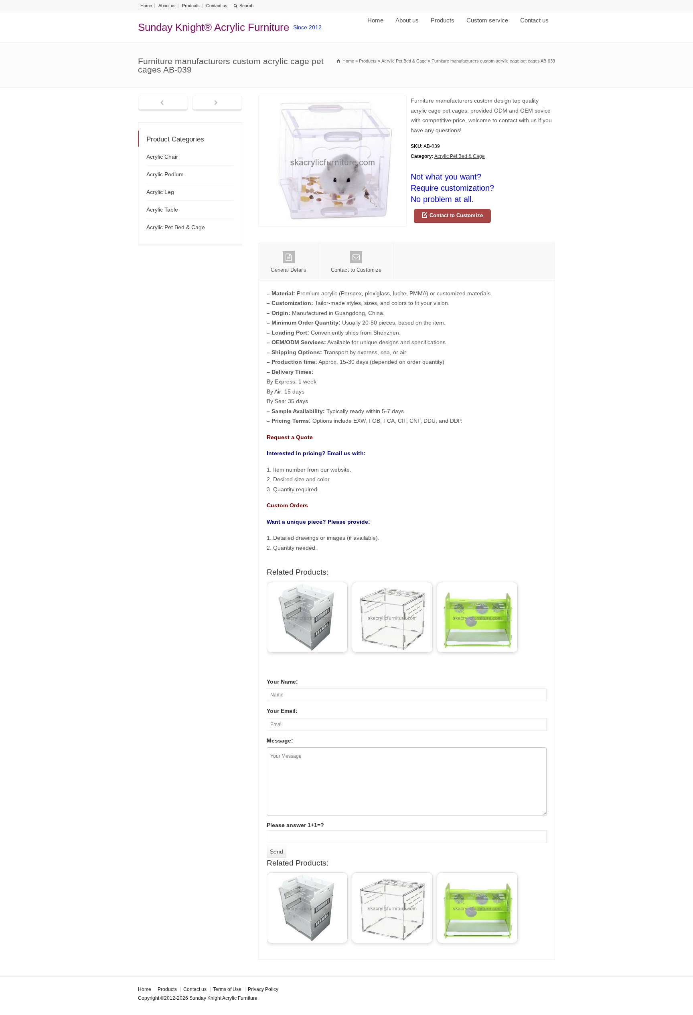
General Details (288, 270)
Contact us (216, 5)
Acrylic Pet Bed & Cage (459, 156)
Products (191, 5)
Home (146, 5)
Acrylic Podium (165, 174)
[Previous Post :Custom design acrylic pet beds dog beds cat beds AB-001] (163, 103)
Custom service (487, 20)
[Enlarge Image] (332, 101)
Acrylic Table (162, 209)
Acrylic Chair (162, 156)
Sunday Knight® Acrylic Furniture (213, 27)
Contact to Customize (456, 215)
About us (167, 5)
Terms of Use (227, 989)
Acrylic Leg (160, 192)
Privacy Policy (263, 989)
